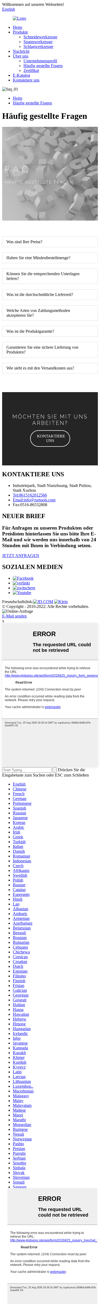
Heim (17, 27)
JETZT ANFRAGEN (20, 555)
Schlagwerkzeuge (38, 46)
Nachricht (21, 51)
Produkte (20, 32)
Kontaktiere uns (26, 80)
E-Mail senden (14, 616)
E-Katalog (21, 75)
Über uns (20, 56)
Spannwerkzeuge (38, 41)
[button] (50, 438)
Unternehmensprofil (40, 61)
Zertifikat (31, 70)
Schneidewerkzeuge (40, 37)
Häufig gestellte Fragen (43, 65)
